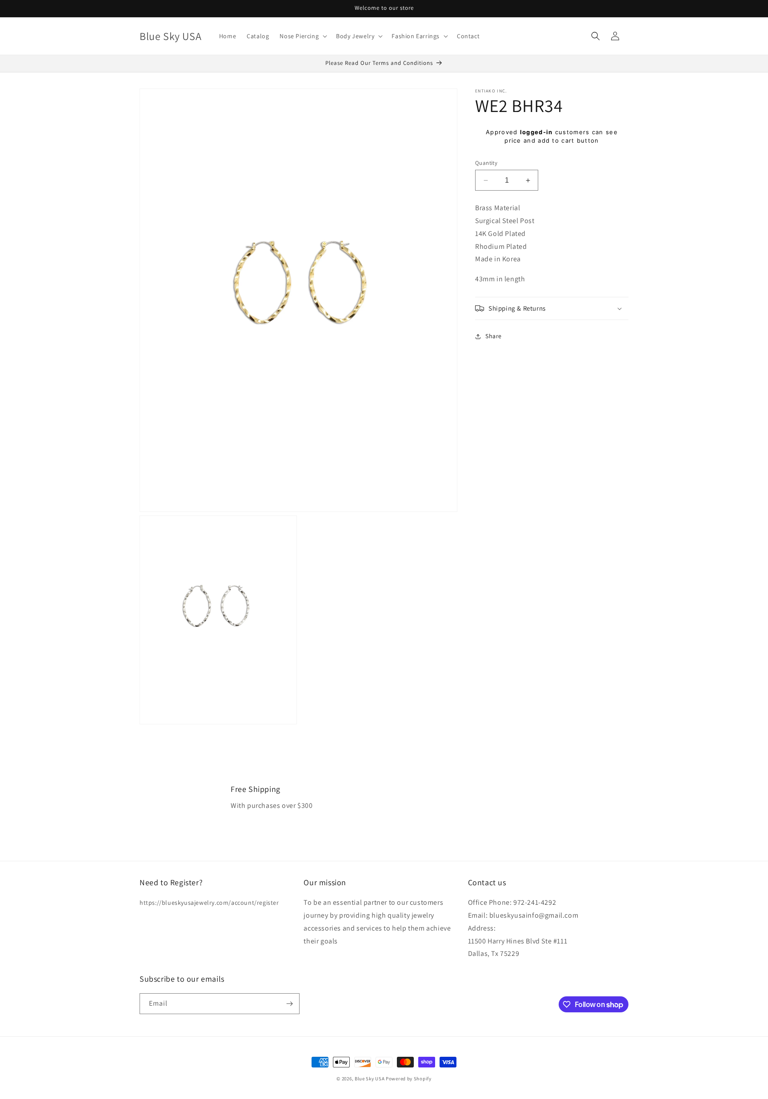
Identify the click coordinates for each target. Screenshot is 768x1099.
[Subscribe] (289, 1003)
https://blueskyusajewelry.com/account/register (209, 903)
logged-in (536, 132)
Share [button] (493, 336)
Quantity (486, 163)
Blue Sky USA (369, 1078)
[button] (302, 36)
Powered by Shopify (409, 1078)
